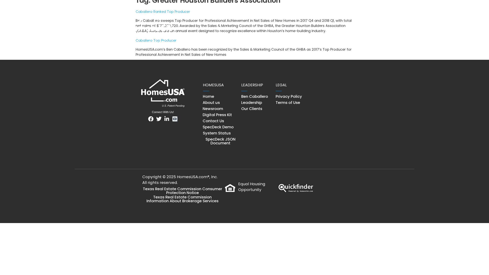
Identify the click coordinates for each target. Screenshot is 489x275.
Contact (325, 27)
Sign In (345, 27)
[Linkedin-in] (167, 119)
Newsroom (276, 27)
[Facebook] (151, 119)
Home (208, 27)
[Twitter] (159, 119)
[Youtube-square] (175, 119)
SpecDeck (302, 27)
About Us (251, 27)
